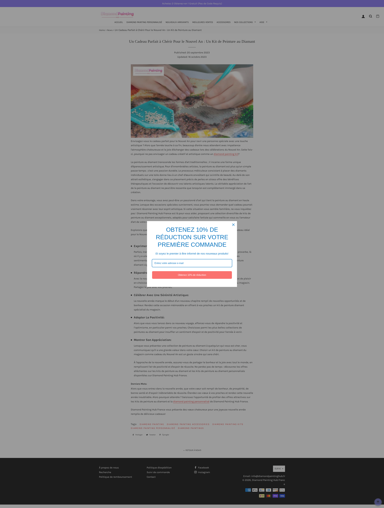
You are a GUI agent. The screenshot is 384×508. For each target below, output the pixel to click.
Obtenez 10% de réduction (192, 275)
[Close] (233, 224)
